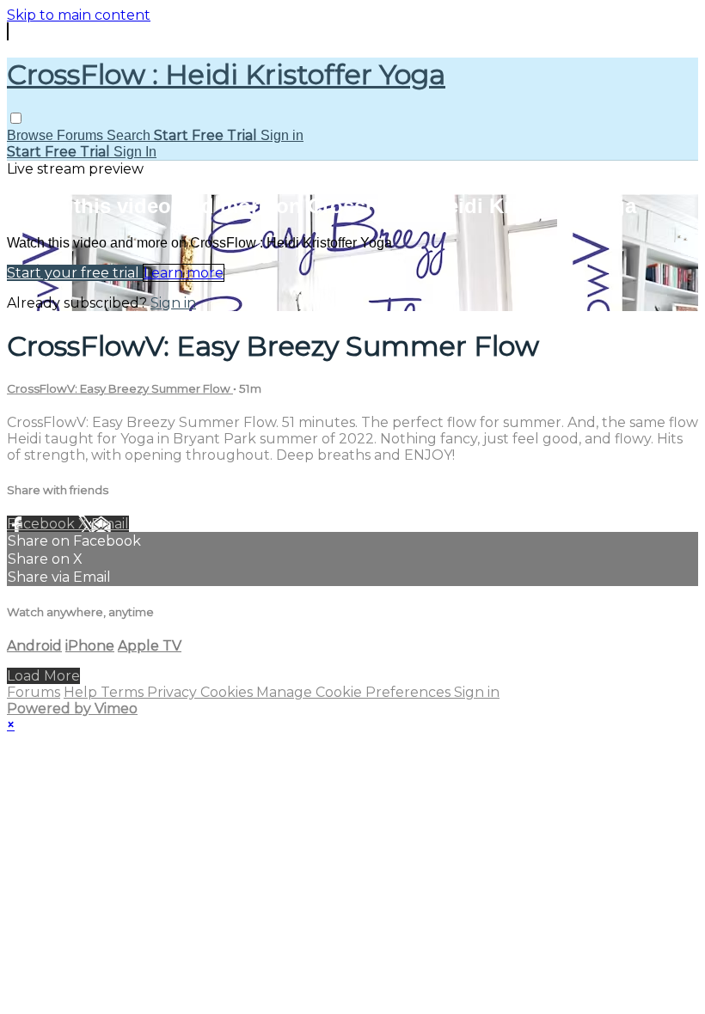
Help (82, 692)
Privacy (173, 692)
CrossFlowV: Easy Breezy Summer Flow (120, 388)
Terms (124, 692)
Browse (32, 135)
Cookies (228, 692)
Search (130, 135)
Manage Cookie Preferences (355, 692)
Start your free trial (75, 273)
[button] (15, 118)
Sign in (282, 135)
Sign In (134, 151)
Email (110, 524)
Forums (82, 135)
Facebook (42, 524)
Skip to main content (78, 15)
